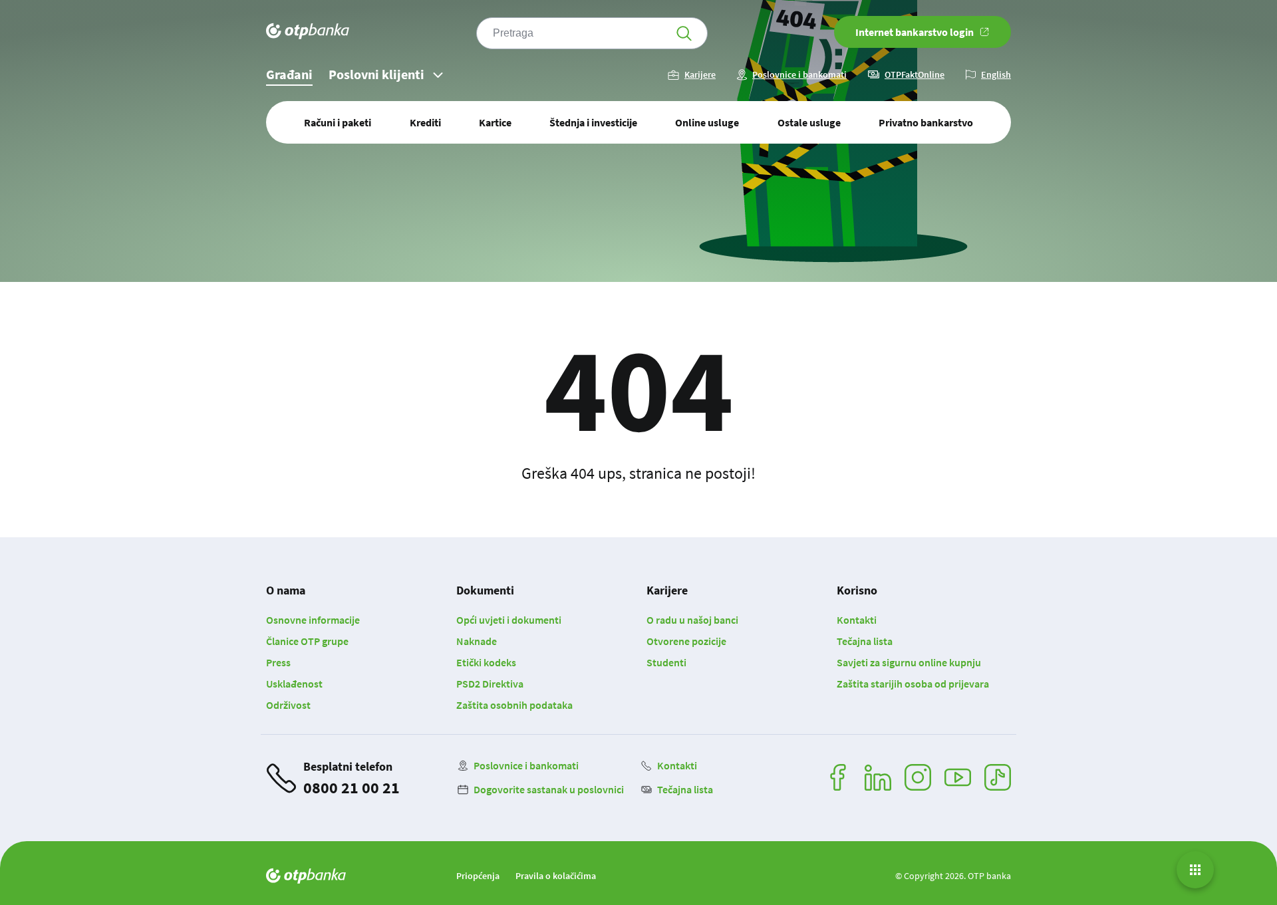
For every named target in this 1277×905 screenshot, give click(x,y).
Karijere (700, 74)
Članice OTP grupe (307, 641)
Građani (289, 74)
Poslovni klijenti (376, 74)
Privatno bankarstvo (926, 122)
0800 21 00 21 (351, 787)
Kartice (495, 122)
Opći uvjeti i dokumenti (508, 619)
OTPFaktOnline (914, 74)
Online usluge (707, 122)
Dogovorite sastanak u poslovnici (549, 789)
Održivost (288, 704)
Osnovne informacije (313, 619)
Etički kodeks (486, 662)
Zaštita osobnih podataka (514, 704)
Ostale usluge (809, 122)
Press (278, 662)
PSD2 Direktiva (489, 683)
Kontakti (857, 619)
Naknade (476, 641)
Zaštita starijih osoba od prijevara (913, 683)
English (996, 74)
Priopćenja (477, 875)
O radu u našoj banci (692, 619)
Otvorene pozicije (686, 641)
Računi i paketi (337, 122)
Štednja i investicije (593, 122)
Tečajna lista (865, 641)
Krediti (425, 122)
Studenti (666, 662)
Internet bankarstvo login (914, 32)
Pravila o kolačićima (555, 875)
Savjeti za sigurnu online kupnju (909, 662)
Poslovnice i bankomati (799, 74)
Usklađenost (294, 683)
